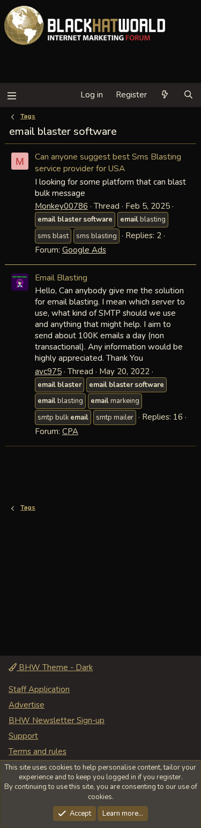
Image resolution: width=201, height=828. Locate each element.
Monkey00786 (61, 206)
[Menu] (11, 95)
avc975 (48, 371)
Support (23, 736)
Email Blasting (61, 277)
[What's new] (164, 95)
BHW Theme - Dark (55, 667)
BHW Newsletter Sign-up (57, 720)
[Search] (188, 95)
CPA (70, 431)
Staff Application (39, 689)
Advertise (26, 705)
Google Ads (84, 250)
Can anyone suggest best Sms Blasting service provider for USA (108, 162)
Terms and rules (37, 751)
